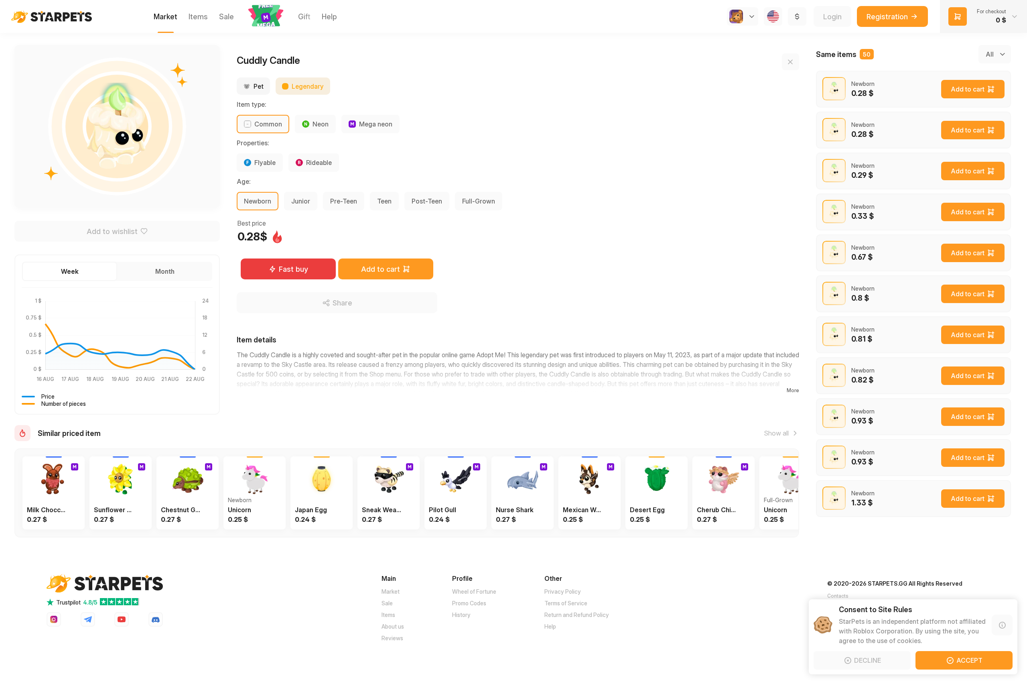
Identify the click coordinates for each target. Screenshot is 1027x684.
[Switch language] (773, 16)
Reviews (392, 638)
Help (550, 626)
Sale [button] (226, 16)
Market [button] (165, 16)
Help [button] (329, 16)
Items (388, 614)
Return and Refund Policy (576, 614)
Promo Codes (469, 603)
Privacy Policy (562, 591)
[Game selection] (742, 16)
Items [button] (198, 16)
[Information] (1002, 625)
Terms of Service (565, 603)
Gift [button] (304, 16)
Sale (387, 603)
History (461, 614)
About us (393, 626)
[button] (266, 15)
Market (391, 591)
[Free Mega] (266, 16)
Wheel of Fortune (474, 591)
